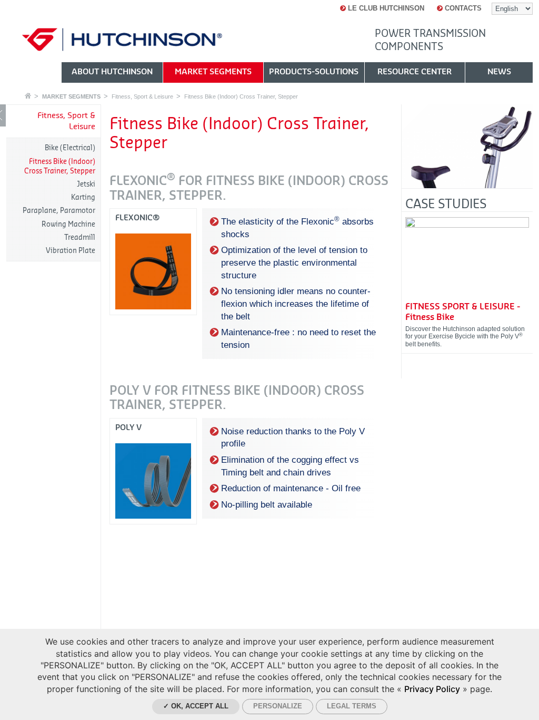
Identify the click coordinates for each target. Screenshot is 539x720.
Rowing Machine (68, 224)
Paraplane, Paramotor (59, 210)
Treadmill (79, 237)
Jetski (86, 184)
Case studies (445, 204)
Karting (83, 197)
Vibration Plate (70, 250)
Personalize (277, 706)
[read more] (466, 258)
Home (28, 96)
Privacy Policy (432, 689)
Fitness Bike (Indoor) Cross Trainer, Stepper (241, 96)
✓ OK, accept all (195, 706)
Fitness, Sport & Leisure (142, 96)
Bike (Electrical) (70, 147)
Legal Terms (351, 706)
